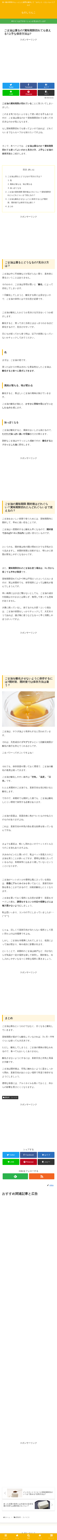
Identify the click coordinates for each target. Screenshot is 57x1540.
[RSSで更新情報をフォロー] (41, 1176)
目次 (25, 169)
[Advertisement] (28, 60)
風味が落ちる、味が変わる (21, 184)
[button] (51, 739)
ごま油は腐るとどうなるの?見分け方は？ (25, 176)
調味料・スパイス (10, 1097)
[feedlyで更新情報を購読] (15, 1176)
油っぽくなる (15, 188)
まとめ (10, 206)
